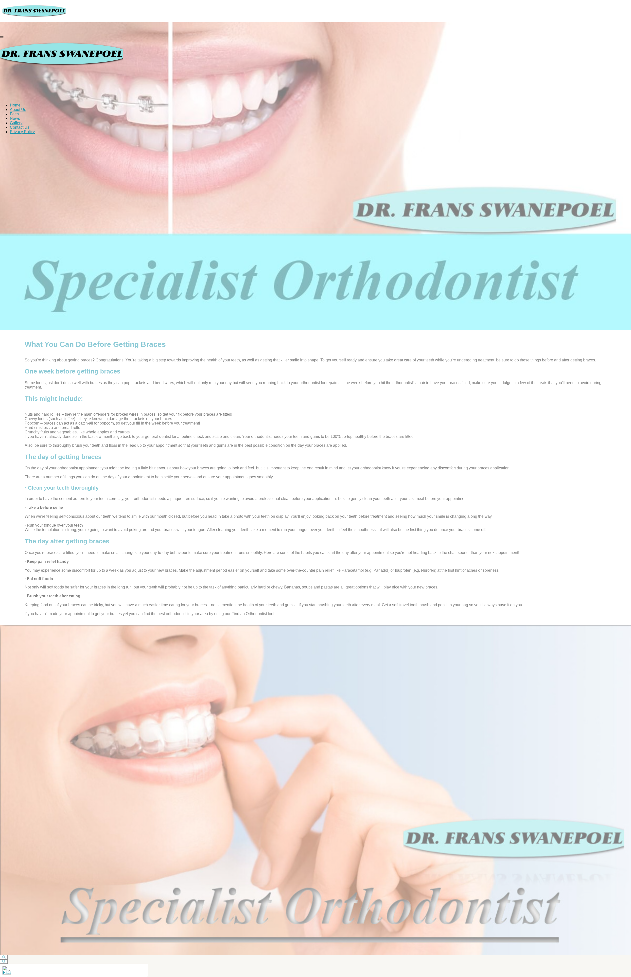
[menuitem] (15, 105)
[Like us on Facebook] (6, 970)
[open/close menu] (1, 36)
